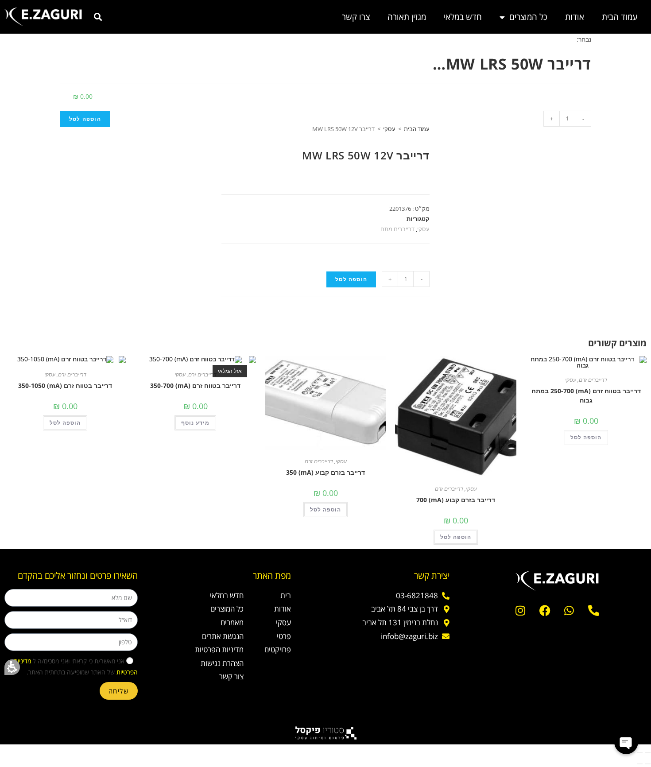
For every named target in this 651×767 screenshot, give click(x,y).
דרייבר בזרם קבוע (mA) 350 (325, 472)
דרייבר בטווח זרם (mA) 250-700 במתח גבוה (586, 395)
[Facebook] (545, 611)
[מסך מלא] (640, 752)
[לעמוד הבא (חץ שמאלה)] (640, 764)
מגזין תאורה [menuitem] (407, 17)
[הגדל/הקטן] (648, 752)
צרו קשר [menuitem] (356, 17)
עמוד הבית (417, 129)
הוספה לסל (85, 119)
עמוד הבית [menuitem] (620, 17)
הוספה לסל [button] (585, 437)
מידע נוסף (195, 422)
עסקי (389, 129)
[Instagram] (520, 611)
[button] (12, 667)
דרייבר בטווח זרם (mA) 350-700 (195, 385)
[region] (325, 135)
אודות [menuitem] (574, 17)
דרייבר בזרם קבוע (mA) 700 (455, 500)
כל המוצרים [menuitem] (528, 17)
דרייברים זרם (593, 380)
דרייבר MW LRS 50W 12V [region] (378, 129)
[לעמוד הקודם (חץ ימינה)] (648, 764)
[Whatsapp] (569, 611)
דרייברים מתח (397, 229)
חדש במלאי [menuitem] (463, 17)
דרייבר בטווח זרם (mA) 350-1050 (65, 385)
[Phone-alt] (593, 611)
